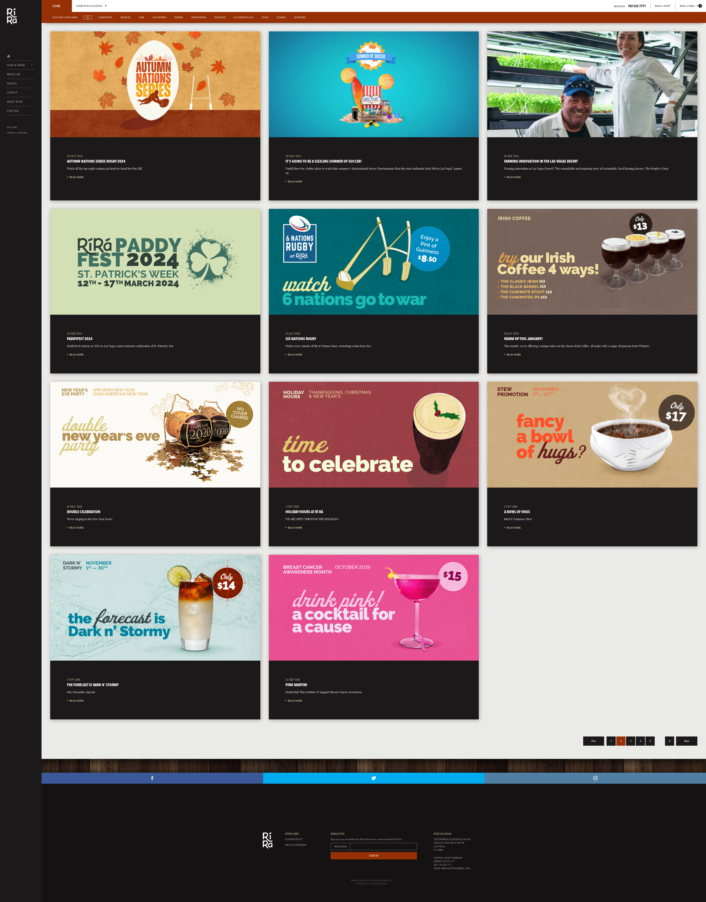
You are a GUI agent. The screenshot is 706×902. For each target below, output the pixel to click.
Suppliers (300, 17)
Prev (593, 741)
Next (686, 741)
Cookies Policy (294, 839)
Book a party (663, 6)
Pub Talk (13, 111)
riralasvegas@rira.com (455, 868)
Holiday (126, 17)
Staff (265, 17)
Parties (12, 83)
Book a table (687, 6)
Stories (281, 17)
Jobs (141, 17)
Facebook (152, 778)
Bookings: (630, 6)
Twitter (374, 778)
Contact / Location (17, 133)
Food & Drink (16, 65)
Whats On (13, 74)
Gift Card (12, 127)
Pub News (220, 17)
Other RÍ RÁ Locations (89, 6)
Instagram (595, 778)
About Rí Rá (15, 101)
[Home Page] (12, 19)
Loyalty (12, 92)
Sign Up (373, 855)
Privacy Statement (295, 845)
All (87, 17)
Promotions (198, 17)
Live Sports (159, 17)
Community (105, 17)
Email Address (340, 846)
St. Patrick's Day (244, 17)
